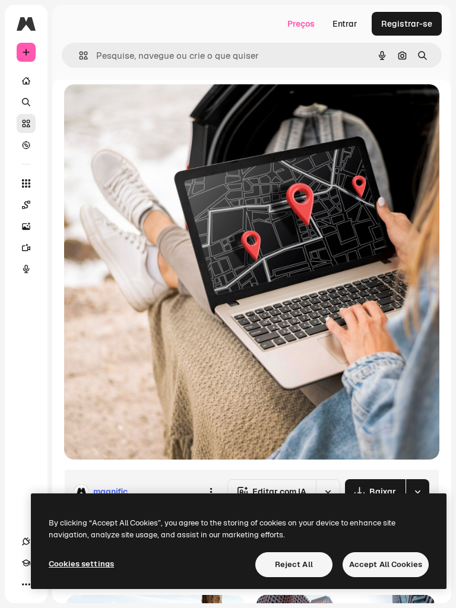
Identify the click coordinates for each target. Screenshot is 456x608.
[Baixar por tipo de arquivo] (417, 491)
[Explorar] (26, 144)
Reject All (294, 564)
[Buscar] (26, 102)
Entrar (344, 23)
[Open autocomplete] (78, 55)
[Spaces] (26, 204)
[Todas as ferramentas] (26, 183)
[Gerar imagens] (26, 226)
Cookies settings (81, 564)
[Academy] (26, 562)
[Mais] (26, 584)
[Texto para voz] (26, 268)
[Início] (26, 80)
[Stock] (26, 123)
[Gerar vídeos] (26, 247)
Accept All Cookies (385, 564)
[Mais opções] (211, 492)
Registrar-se (406, 23)
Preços (301, 23)
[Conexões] (26, 541)
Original (140, 106)
